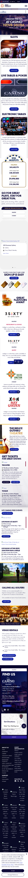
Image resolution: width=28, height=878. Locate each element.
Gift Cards (17, 766)
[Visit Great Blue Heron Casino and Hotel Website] (22, 794)
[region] (14, 483)
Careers (4, 753)
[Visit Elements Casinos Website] (14, 811)
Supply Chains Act (7, 763)
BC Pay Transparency (7, 768)
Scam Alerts (5, 779)
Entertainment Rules (19, 771)
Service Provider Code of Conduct (8, 766)
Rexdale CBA (5, 771)
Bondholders (5, 757)
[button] (25, 11)
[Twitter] (18, 781)
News (3, 749)
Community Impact (7, 755)
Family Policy (18, 762)
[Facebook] (5, 710)
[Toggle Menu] (26, 5)
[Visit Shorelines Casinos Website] (22, 811)
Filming (4, 773)
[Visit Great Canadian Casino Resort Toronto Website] (5, 794)
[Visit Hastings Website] (22, 849)
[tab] (14, 669)
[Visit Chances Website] (14, 849)
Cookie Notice (18, 752)
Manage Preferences (13, 874)
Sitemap (4, 781)
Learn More (6, 253)
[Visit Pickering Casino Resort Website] (14, 794)
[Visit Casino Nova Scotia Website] (14, 830)
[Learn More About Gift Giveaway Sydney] (10, 231)
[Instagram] (8, 710)
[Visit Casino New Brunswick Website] (5, 830)
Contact (4, 777)
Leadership (5, 751)
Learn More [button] (15, 482)
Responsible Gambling (5, 760)
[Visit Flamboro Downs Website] (22, 830)
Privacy (16, 750)
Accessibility (18, 764)
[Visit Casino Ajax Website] (5, 811)
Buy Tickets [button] (6, 482)
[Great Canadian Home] (5, 6)
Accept (13, 870)
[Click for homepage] (3, 11)
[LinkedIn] (23, 781)
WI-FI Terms (17, 758)
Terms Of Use (18, 760)
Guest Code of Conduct (18, 755)
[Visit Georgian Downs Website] (5, 849)
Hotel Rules (18, 768)
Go (24, 725)
